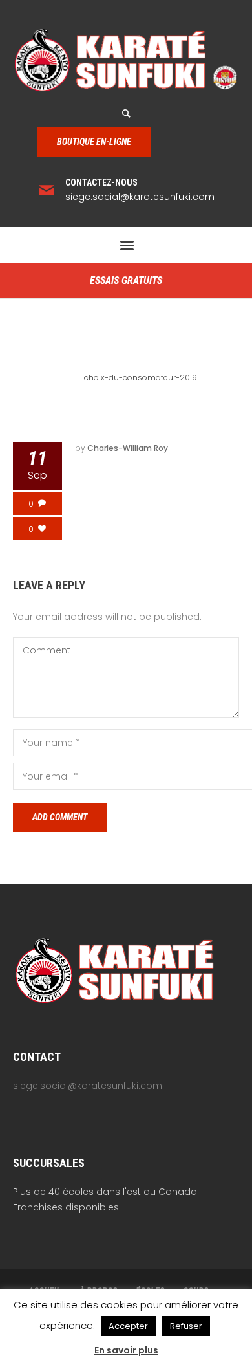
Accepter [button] (128, 1326)
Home (66, 377)
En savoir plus (126, 1350)
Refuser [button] (186, 1326)
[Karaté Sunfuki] (126, 60)
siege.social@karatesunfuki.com (140, 196)
